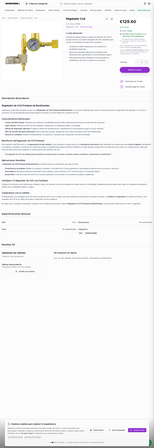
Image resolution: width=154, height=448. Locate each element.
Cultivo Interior (54, 10)
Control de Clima (86, 27)
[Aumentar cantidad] (146, 62)
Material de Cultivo (25, 10)
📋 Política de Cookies (15, 437)
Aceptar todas (139, 430)
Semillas (108, 10)
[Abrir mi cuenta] (145, 3)
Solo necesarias (118, 430)
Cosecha (83, 10)
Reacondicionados (145, 10)
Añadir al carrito (134, 70)
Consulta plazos (136, 47)
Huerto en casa (121, 10)
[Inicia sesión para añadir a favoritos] (107, 19)
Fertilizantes (10, 10)
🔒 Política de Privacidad (32, 437)
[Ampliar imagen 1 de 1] (32, 51)
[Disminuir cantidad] (137, 62)
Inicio (4, 18)
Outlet (132, 10)
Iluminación (40, 10)
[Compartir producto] (112, 19)
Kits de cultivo (96, 10)
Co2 (76, 27)
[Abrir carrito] (149, 3)
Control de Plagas (70, 10)
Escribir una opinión (27, 271)
